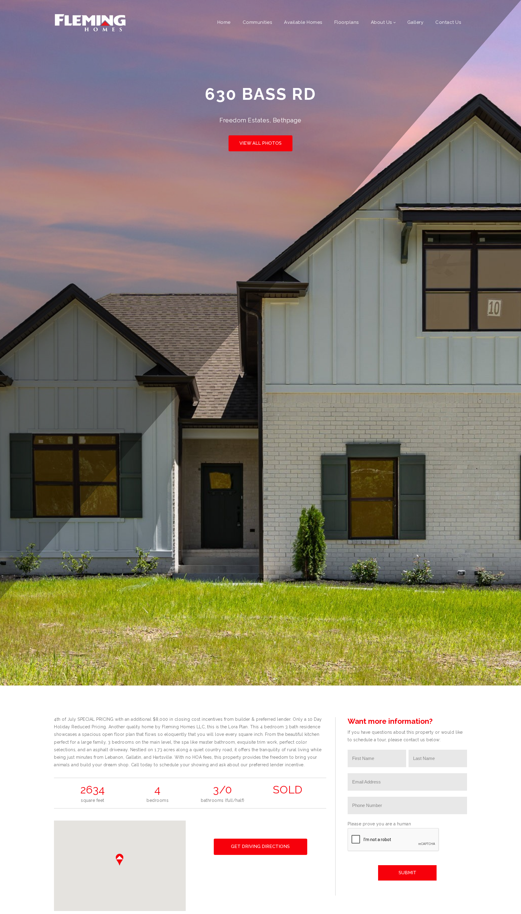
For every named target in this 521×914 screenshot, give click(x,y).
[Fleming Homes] (90, 22)
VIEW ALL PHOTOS (260, 143)
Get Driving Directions (260, 846)
